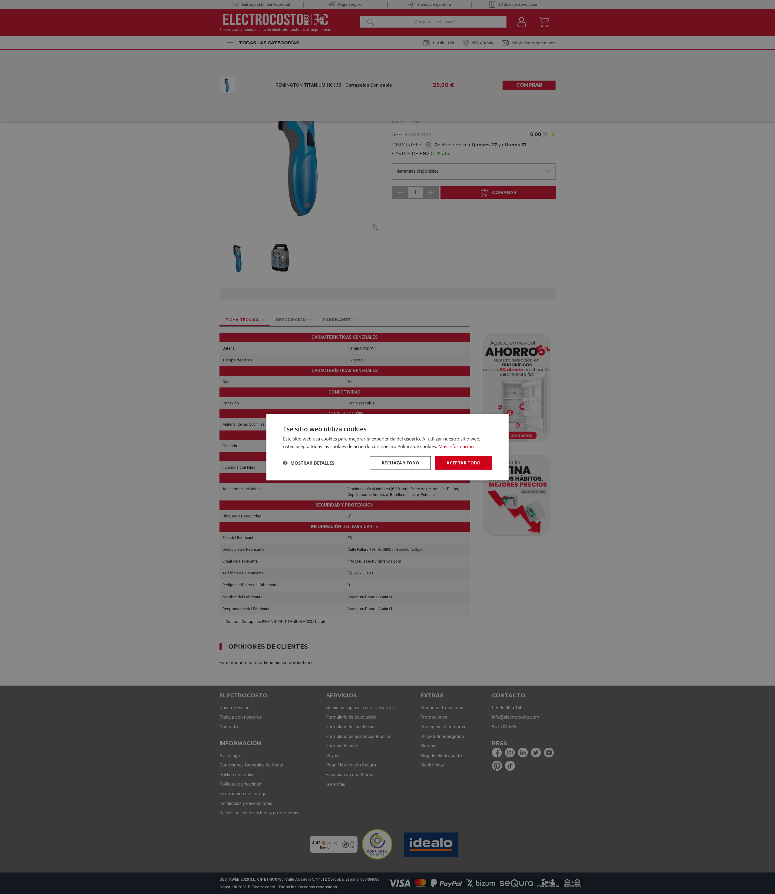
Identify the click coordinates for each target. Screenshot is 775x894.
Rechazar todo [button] (400, 462)
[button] (308, 462)
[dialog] (387, 447)
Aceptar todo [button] (463, 462)
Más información (456, 446)
